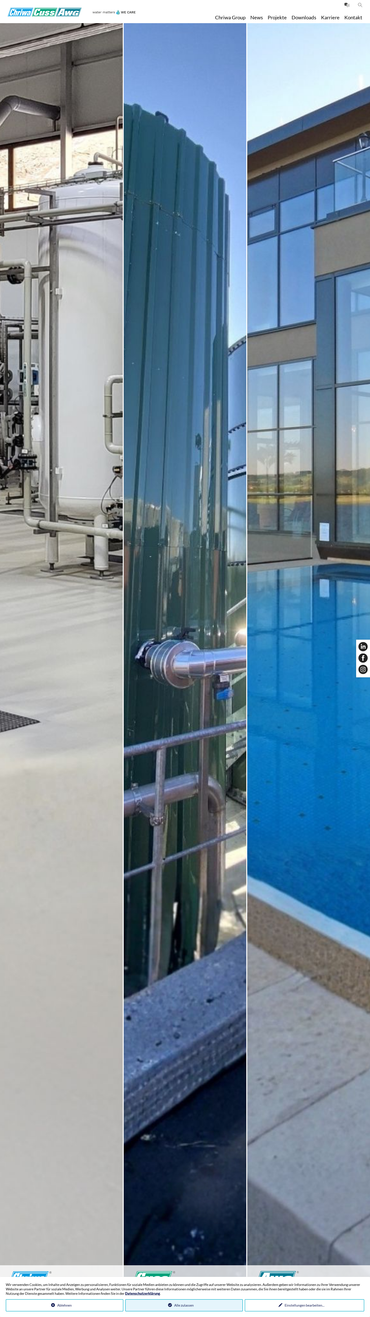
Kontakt (353, 17)
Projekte (277, 17)
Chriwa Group (230, 17)
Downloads (304, 17)
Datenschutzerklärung (142, 1293)
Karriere (330, 17)
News (256, 17)
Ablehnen (64, 1305)
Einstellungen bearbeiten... (305, 1305)
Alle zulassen (184, 1305)
